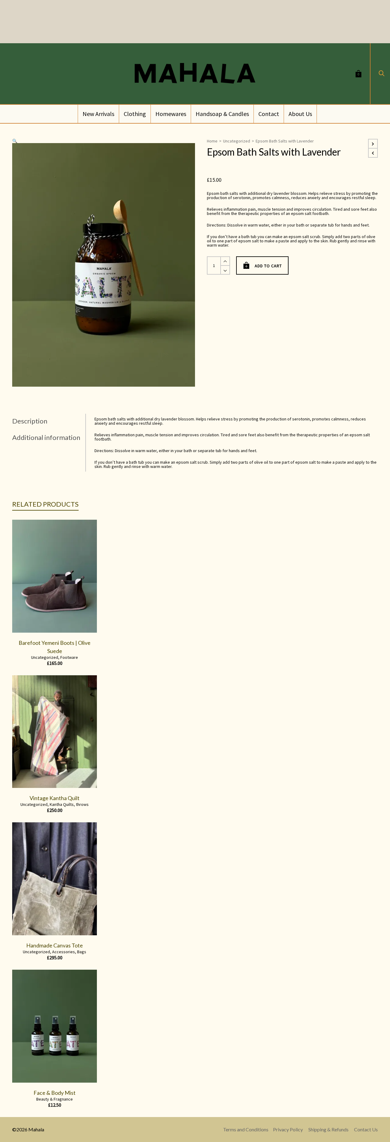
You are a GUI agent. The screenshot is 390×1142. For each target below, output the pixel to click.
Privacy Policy (288, 1129)
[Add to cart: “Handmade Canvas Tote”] (26, 921)
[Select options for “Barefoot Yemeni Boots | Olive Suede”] (26, 618)
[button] (14, 141)
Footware (69, 657)
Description (29, 421)
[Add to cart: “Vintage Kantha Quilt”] (26, 773)
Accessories (63, 951)
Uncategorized (236, 141)
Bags (81, 951)
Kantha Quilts (62, 804)
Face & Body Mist (55, 1092)
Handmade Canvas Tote (54, 945)
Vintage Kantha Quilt (55, 798)
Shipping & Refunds (328, 1129)
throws (82, 804)
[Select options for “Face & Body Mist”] (26, 1068)
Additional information (46, 437)
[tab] (48, 421)
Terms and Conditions (245, 1129)
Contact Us (366, 1129)
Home (212, 141)
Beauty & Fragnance (54, 1099)
